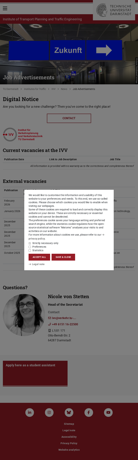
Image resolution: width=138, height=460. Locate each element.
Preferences (39, 246)
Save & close (63, 257)
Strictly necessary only (45, 243)
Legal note (38, 264)
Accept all (39, 257)
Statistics (37, 250)
